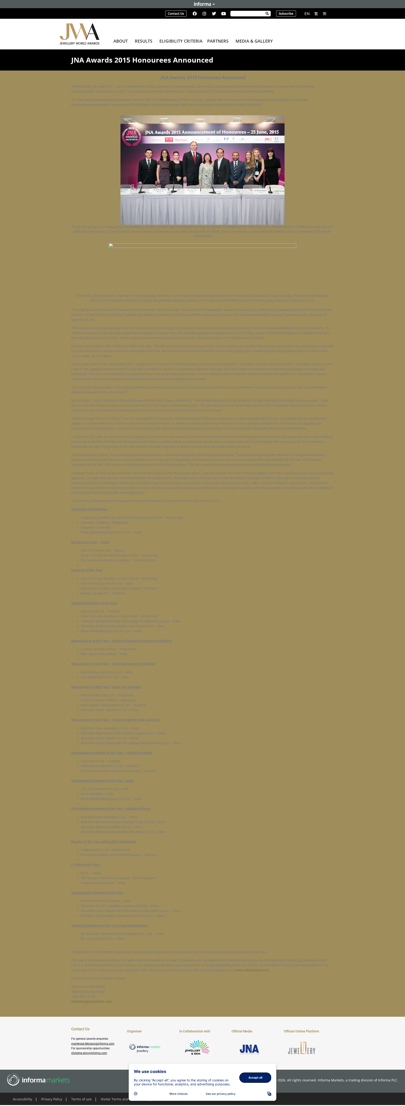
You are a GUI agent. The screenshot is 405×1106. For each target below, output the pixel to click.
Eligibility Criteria (180, 41)
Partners (218, 41)
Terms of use (81, 1099)
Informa (202, 4)
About (120, 41)
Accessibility (22, 1099)
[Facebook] (195, 13)
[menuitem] (307, 13)
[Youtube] (223, 13)
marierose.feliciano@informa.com (92, 1043)
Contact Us (80, 1029)
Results (143, 41)
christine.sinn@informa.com (89, 1053)
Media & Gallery (254, 41)
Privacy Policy (51, 1099)
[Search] (267, 13)
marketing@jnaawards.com (91, 1001)
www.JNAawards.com (252, 970)
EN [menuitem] (307, 13)
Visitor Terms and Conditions (123, 1099)
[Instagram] (204, 13)
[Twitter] (214, 13)
